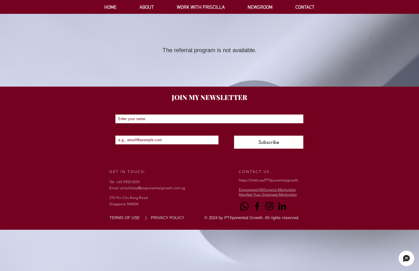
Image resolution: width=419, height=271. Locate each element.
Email (120, 132)
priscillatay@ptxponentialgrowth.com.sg (153, 188)
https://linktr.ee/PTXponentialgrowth (268, 180)
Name (121, 110)
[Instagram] (269, 206)
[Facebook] (256, 206)
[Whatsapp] (244, 206)
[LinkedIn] (282, 206)
